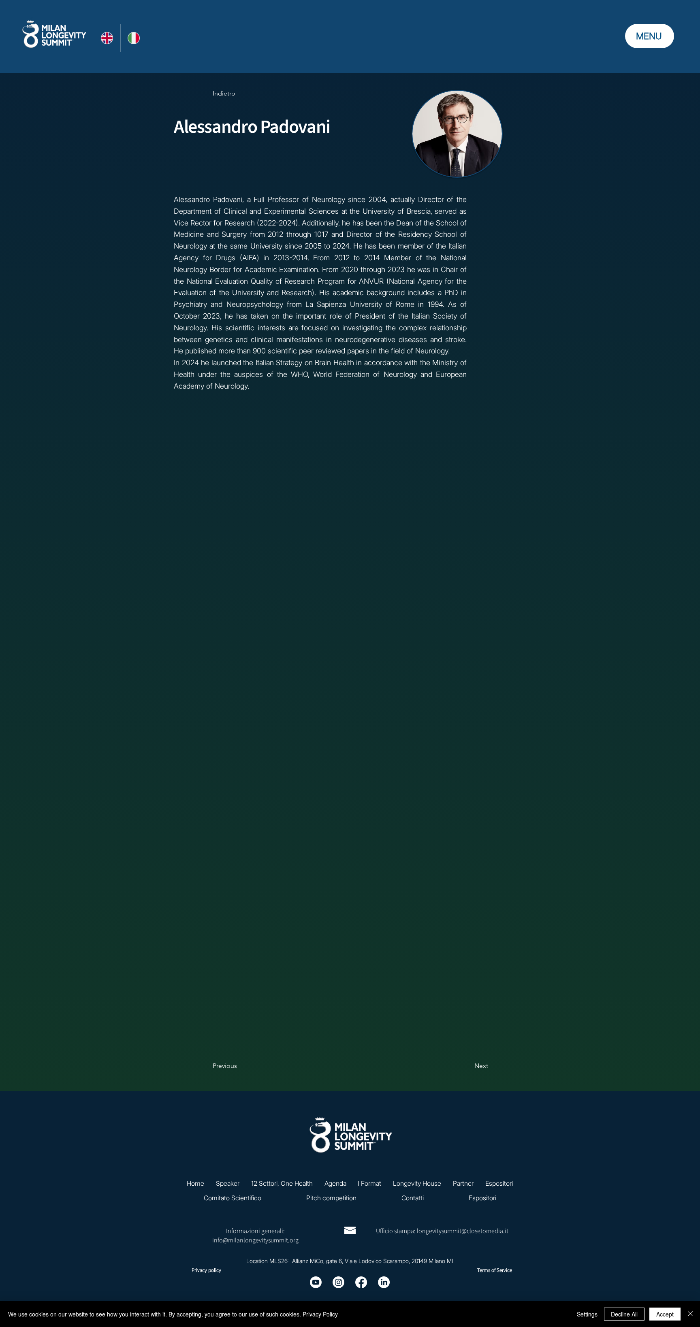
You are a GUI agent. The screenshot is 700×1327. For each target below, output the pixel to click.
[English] (107, 38)
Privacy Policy (320, 1314)
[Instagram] (338, 1282)
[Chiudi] (690, 1314)
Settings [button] (587, 1314)
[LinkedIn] (384, 1282)
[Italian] (133, 38)
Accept (665, 1314)
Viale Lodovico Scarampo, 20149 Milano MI (399, 1260)
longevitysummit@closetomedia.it (462, 1231)
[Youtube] (316, 1282)
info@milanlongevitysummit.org (255, 1240)
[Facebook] (361, 1282)
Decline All (624, 1314)
